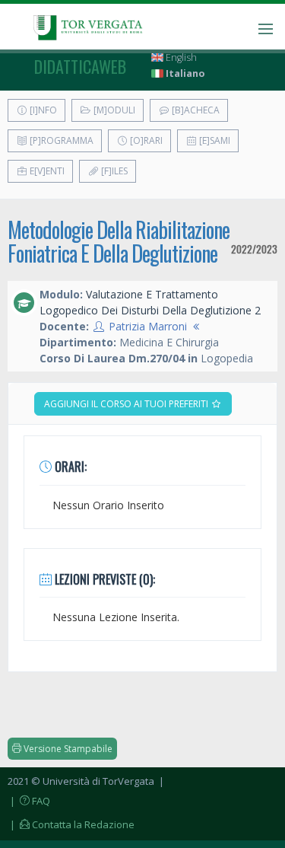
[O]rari (145, 140)
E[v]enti (46, 170)
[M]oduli (113, 110)
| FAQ (29, 801)
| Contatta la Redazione (71, 824)
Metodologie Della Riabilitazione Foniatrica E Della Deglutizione (119, 241)
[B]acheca (194, 110)
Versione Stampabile (66, 748)
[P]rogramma (60, 140)
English (180, 57)
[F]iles (113, 170)
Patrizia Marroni (148, 326)
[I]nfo (42, 110)
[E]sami (213, 140)
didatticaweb (80, 66)
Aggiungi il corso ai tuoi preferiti (127, 403)
